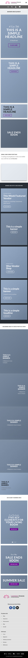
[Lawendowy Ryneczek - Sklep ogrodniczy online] (13, 2)
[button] (26, 2)
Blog (4, 624)
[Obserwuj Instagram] (14, 607)
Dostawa (4, 642)
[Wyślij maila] (17, 607)
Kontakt (4, 626)
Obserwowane (6, 621)
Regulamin (5, 636)
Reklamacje (5, 644)
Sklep (4, 616)
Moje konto (5, 618)
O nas (4, 634)
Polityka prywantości (7, 639)
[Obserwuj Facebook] (10, 607)
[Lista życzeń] (20, 7)
